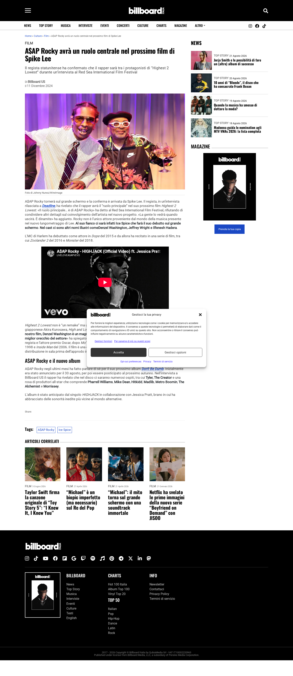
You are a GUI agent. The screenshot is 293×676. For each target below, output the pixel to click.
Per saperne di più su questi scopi (132, 341)
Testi (69, 613)
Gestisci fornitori (103, 341)
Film (29, 43)
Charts (161, 25)
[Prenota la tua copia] (229, 186)
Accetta (118, 352)
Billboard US (36, 82)
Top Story (46, 25)
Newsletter (156, 584)
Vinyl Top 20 (117, 594)
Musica (66, 25)
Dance (112, 623)
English (71, 618)
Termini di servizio (162, 599)
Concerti (123, 25)
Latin (111, 628)
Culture (142, 25)
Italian (112, 609)
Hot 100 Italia (117, 584)
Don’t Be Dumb (153, 369)
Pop (111, 614)
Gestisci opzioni (175, 352)
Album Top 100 (119, 589)
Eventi (104, 25)
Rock (111, 633)
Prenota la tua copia (229, 229)
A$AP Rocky (46, 430)
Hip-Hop (113, 618)
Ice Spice (65, 430)
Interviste (85, 25)
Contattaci (156, 589)
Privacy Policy (159, 594)
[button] (200, 315)
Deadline (48, 206)
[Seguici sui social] (250, 26)
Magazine (180, 25)
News (27, 25)
